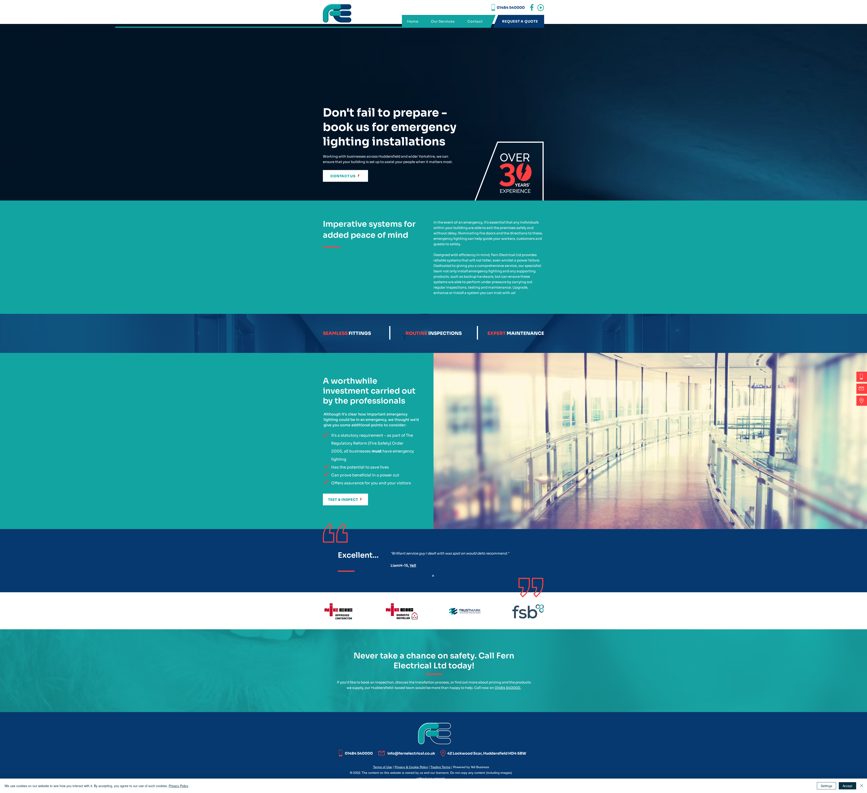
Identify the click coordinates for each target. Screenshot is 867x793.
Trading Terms (440, 767)
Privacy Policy (178, 786)
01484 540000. (508, 688)
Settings (826, 786)
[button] (540, 7)
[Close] (861, 785)
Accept (847, 786)
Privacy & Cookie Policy (411, 767)
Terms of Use (382, 767)
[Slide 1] (433, 576)
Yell (413, 565)
